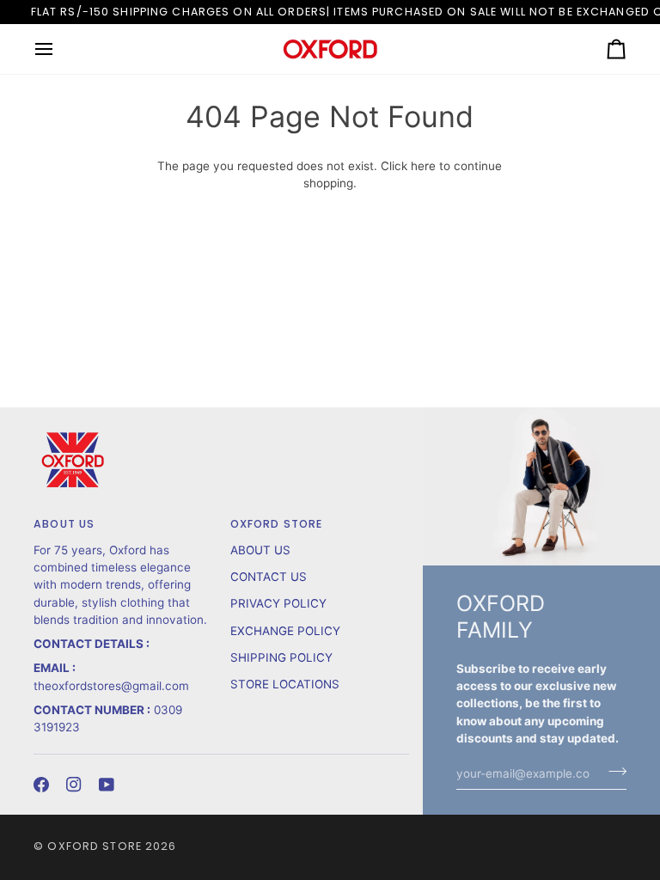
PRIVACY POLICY (278, 603)
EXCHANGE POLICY (285, 631)
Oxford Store (94, 846)
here (423, 166)
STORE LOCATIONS (284, 684)
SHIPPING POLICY (281, 657)
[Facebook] (41, 784)
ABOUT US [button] (64, 523)
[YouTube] (106, 784)
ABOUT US (260, 550)
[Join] (612, 771)
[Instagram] (74, 784)
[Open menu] (59, 49)
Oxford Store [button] (276, 523)
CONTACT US (268, 577)
